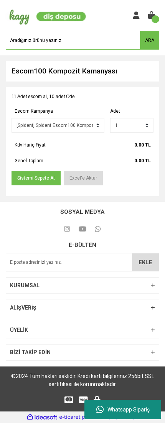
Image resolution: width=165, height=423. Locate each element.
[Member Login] (136, 15)
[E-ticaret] (81, 417)
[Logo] (46, 15)
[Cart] (151, 15)
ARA (149, 40)
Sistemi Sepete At (36, 178)
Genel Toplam (29, 160)
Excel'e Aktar (83, 178)
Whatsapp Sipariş (128, 409)
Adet (115, 111)
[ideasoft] (42, 417)
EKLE (145, 262)
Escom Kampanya (34, 111)
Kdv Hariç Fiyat (30, 145)
